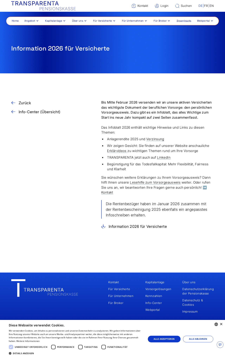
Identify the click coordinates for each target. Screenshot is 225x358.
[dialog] (112, 339)
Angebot (29, 20)
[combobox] (216, 324)
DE (200, 6)
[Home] (43, 5)
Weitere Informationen (28, 341)
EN (212, 6)
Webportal (203, 20)
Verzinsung (155, 139)
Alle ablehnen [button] (198, 338)
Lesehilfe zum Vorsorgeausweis (155, 182)
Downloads (184, 20)
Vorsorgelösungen (158, 289)
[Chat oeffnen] (220, 344)
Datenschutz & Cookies (192, 302)
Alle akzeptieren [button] (164, 338)
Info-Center (153, 303)
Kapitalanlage (53, 20)
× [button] (221, 324)
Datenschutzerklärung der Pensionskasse (198, 291)
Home (15, 20)
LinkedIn (164, 157)
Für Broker (160, 20)
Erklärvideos (117, 151)
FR (206, 6)
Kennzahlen (153, 296)
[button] (31, 20)
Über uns (77, 20)
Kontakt (107, 192)
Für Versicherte (102, 20)
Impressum (190, 311)
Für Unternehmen (133, 20)
